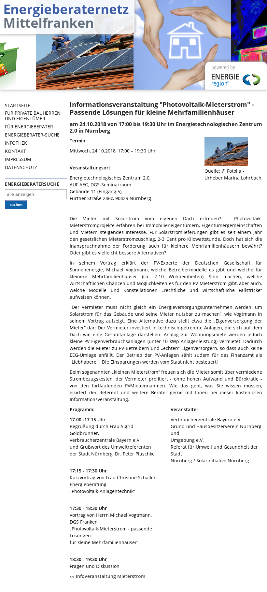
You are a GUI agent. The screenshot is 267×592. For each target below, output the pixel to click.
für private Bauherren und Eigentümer (33, 115)
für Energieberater (29, 126)
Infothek (16, 143)
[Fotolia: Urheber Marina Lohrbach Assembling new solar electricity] (226, 164)
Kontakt (15, 151)
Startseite (17, 105)
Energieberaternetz (66, 15)
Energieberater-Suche (32, 134)
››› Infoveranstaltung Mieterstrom (107, 576)
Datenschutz (21, 167)
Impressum (18, 159)
